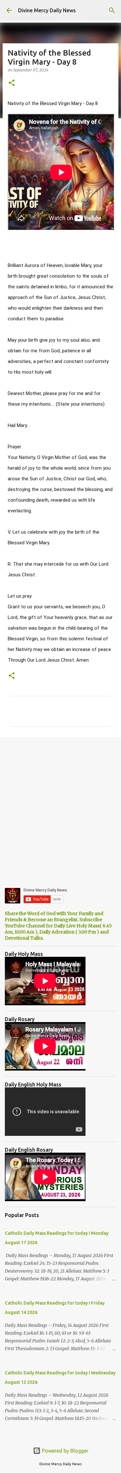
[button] (11, 83)
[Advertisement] (60, 807)
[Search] (112, 10)
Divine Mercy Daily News (47, 10)
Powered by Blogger (64, 1451)
